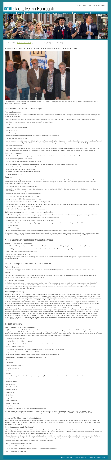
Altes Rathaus (56, 13)
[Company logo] (36, 10)
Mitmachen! (77, 13)
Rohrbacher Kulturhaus (43, 13)
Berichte (13, 13)
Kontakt (79, 5)
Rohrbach (20, 13)
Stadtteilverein (30, 13)
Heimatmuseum (66, 13)
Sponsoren (86, 13)
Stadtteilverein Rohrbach (24, 43)
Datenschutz (87, 5)
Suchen (103, 5)
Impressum (96, 5)
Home (6, 13)
